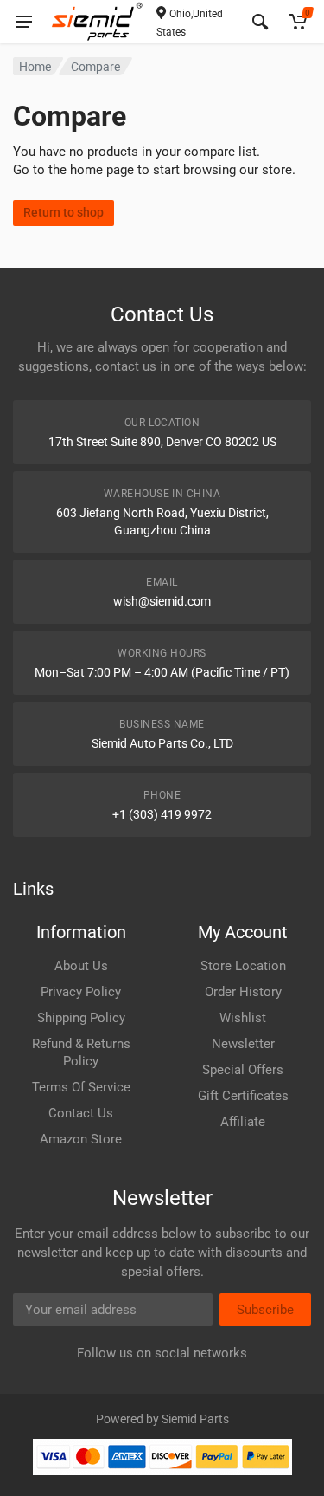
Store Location (243, 966)
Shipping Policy (81, 1018)
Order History (243, 992)
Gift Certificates (243, 1096)
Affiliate (242, 1122)
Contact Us (80, 1113)
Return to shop (63, 212)
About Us (81, 966)
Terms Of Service (81, 1087)
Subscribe (265, 1310)
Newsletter (243, 1044)
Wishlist (242, 1018)
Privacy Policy (81, 992)
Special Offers (242, 1070)
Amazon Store (81, 1139)
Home (35, 67)
